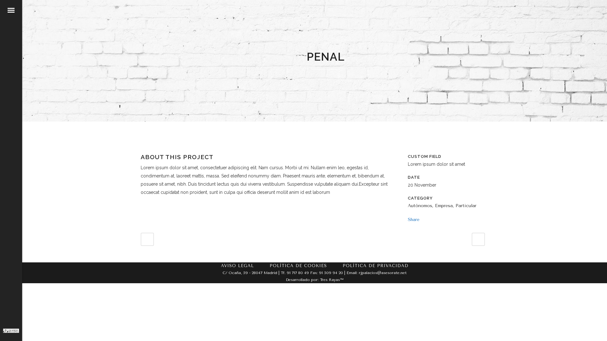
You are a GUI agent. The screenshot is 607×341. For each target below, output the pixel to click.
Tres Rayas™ (331, 280)
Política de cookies (298, 265)
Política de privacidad (375, 265)
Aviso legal (237, 265)
